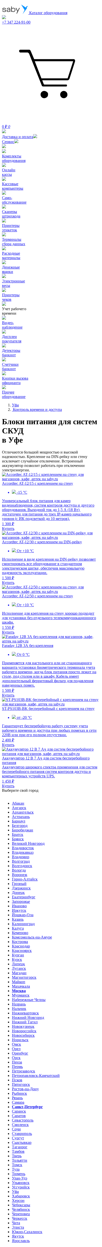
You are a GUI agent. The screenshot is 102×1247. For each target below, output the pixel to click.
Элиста (18, 1227)
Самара (18, 1102)
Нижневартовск (25, 1013)
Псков (17, 1080)
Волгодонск (22, 866)
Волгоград (21, 861)
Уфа (15, 1191)
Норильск (20, 1040)
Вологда (19, 870)
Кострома (20, 942)
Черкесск (19, 1218)
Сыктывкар (21, 1142)
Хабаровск (21, 1196)
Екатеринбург (23, 897)
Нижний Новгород (28, 1017)
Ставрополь (22, 1133)
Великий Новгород (28, 843)
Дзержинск (21, 888)
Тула (16, 1169)
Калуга (18, 928)
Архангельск (23, 812)
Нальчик (19, 1008)
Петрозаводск (23, 1071)
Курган (18, 955)
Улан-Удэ (19, 1178)
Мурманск (20, 995)
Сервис (8, 142)
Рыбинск (19, 1093)
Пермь (17, 1067)
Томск (17, 1165)
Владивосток (23, 848)
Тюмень (18, 1174)
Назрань (19, 1004)
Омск (16, 1044)
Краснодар (21, 946)
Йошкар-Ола (22, 915)
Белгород (19, 825)
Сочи (16, 1129)
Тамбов (18, 1151)
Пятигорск (21, 1084)
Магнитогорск (24, 977)
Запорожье (21, 901)
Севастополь (22, 1120)
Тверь (17, 1156)
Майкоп (18, 982)
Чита (16, 1223)
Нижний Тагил (25, 1022)
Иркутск (19, 910)
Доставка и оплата (17, 137)
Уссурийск (21, 1187)
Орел (16, 1049)
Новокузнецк (23, 1026)
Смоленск (20, 1125)
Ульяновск (20, 1183)
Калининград (23, 924)
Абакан (18, 803)
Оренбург (20, 1053)
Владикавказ (22, 852)
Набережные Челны (29, 1000)
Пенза (17, 1062)
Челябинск (21, 1209)
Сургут (18, 1138)
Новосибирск (23, 1035)
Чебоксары (21, 1205)
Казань (18, 919)
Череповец (21, 1214)
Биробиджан (22, 830)
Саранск (19, 1111)
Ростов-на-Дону (25, 1089)
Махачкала (21, 986)
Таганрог (19, 1147)
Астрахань (21, 817)
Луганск (19, 968)
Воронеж (19, 875)
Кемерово (20, 933)
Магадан (19, 973)
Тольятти (19, 1160)
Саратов (19, 1116)
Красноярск (22, 950)
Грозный (19, 884)
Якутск (18, 1236)
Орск (16, 1058)
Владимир (20, 857)
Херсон (18, 1200)
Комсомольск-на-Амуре (32, 937)
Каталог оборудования (47, 13)
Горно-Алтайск (25, 879)
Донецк (18, 892)
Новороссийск (24, 1031)
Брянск (18, 839)
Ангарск (19, 808)
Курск (17, 959)
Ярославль (21, 1241)
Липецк (18, 964)
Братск (17, 834)
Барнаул (18, 821)
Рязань (17, 1098)
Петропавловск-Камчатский (36, 1075)
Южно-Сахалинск (27, 1232)
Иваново (19, 906)
